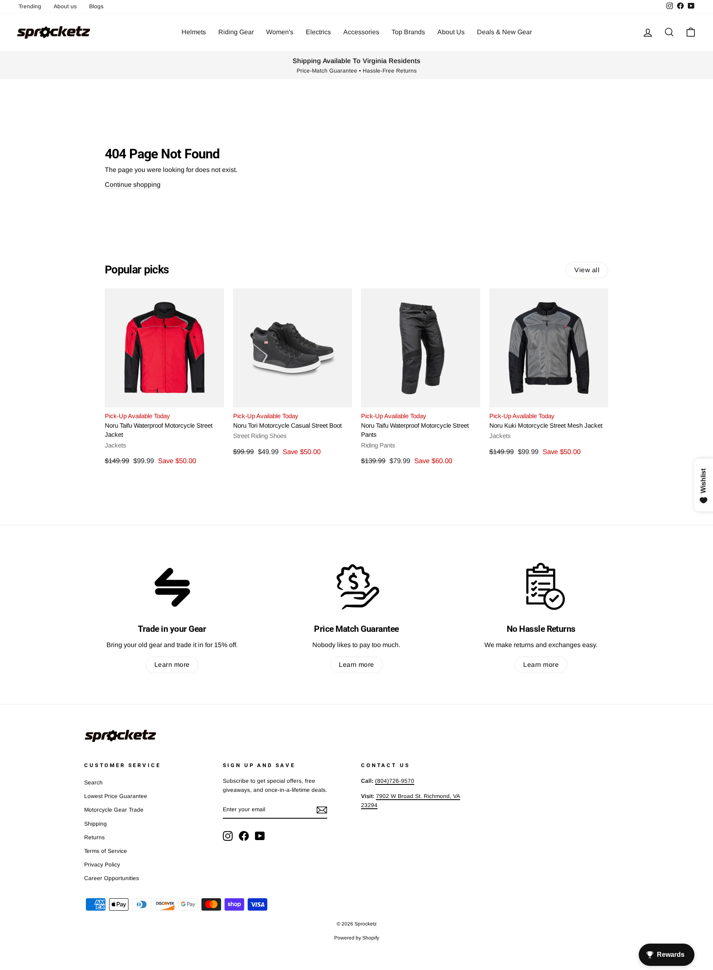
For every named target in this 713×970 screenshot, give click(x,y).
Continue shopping (133, 184)
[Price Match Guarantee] (356, 586)
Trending (30, 6)
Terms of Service (105, 851)
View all (587, 269)
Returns (94, 837)
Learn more (172, 664)
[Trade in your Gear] (172, 586)
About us (65, 6)
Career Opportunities (111, 878)
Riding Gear (236, 31)
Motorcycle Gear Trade (114, 810)
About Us (451, 31)
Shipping (95, 824)
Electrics (318, 31)
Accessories (361, 31)
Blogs (96, 6)
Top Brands (408, 31)
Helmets (194, 31)
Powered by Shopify (356, 938)
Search (93, 782)
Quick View (164, 397)
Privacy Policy (102, 865)
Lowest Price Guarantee (115, 796)
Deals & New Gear (504, 31)
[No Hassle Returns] (541, 586)
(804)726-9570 (394, 781)
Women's (279, 31)
